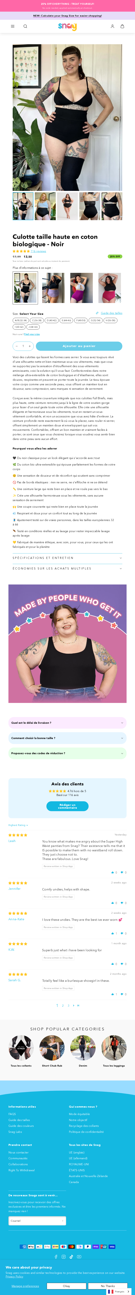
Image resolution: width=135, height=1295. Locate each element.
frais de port (32, 261)
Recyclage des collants (84, 1126)
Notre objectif (78, 1120)
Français (119, 1291)
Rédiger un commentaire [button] (67, 806)
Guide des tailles (19, 1120)
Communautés (18, 1158)
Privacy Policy (14, 1276)
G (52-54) (95, 320)
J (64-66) (33, 327)
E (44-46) (66, 320)
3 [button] (68, 1005)
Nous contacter (18, 1152)
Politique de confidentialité (86, 1132)
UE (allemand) (78, 1158)
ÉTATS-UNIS (77, 1170)
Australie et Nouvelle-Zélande (88, 1176)
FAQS (12, 1114)
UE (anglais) (76, 1152)
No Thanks (108, 1286)
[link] (112, 26)
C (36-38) (36, 320)
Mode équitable (79, 1114)
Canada (74, 1182)
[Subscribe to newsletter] (62, 1220)
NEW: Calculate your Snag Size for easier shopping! (67, 15)
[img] (17, 835)
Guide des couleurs (21, 1126)
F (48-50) (80, 320)
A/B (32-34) (21, 320)
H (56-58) (110, 320)
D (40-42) (51, 320)
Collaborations (18, 1164)
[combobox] (118, 1291)
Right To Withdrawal (21, 1170)
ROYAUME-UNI (79, 1164)
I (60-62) (19, 327)
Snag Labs (15, 1132)
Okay (66, 1286)
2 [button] (63, 1005)
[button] (12, 26)
